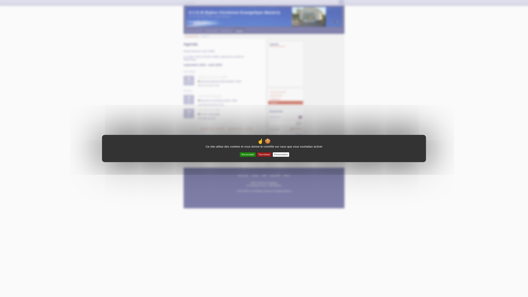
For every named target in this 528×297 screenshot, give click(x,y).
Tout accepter (247, 154)
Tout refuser (264, 154)
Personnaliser (281, 154)
